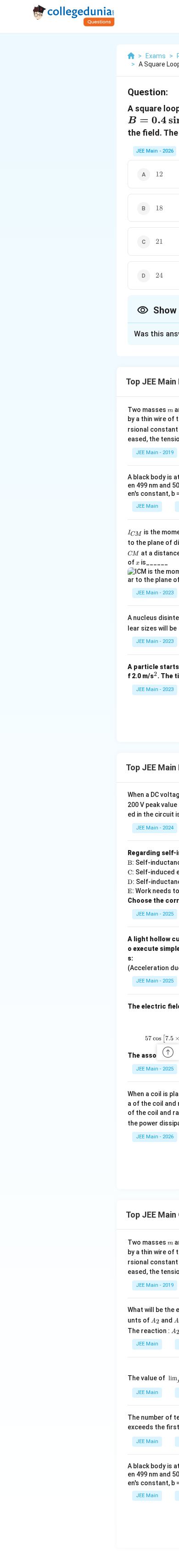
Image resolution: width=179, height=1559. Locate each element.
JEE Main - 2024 (154, 828)
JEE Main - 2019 (154, 453)
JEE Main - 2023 (154, 593)
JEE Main (147, 506)
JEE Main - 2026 (154, 151)
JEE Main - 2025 (154, 914)
